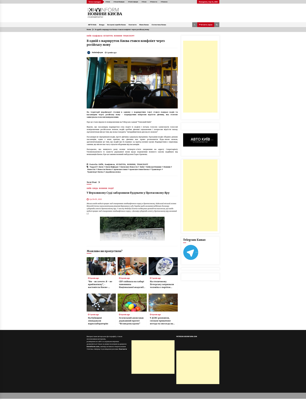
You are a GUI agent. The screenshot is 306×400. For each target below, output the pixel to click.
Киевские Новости (129, 167)
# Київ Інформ (133, 2)
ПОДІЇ (111, 188)
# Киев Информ (119, 2)
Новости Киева (104, 169)
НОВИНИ (118, 36)
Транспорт (156, 169)
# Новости (153, 2)
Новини (166, 167)
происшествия (120, 169)
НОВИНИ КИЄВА (105, 13)
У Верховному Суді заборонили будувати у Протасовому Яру (128, 192)
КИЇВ (89, 36)
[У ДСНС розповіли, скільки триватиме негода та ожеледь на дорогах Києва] (163, 303)
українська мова (113, 172)
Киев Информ (111, 167)
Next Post (92, 182)
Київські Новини (153, 167)
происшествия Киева (139, 169)
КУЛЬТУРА (108, 36)
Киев (101, 167)
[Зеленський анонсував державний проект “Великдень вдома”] (132, 303)
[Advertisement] (200, 77)
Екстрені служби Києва (116, 25)
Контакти (133, 25)
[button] (194, 24)
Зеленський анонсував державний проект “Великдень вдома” (131, 321)
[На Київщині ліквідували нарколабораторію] (101, 303)
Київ (142, 167)
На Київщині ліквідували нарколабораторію (98, 321)
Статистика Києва (159, 25)
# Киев (144, 2)
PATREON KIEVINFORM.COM (186, 336)
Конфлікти (97, 36)
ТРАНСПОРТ (128, 36)
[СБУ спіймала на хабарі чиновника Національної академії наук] (132, 266)
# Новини (164, 2)
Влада (101, 25)
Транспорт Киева (95, 172)
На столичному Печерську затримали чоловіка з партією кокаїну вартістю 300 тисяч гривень (162, 284)
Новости (91, 169)
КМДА (95, 188)
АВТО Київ (92, 25)
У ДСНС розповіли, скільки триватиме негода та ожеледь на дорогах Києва (161, 321)
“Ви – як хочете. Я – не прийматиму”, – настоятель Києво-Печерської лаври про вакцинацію (100, 284)
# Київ (108, 2)
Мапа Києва (144, 25)
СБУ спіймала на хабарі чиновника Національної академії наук (131, 284)
